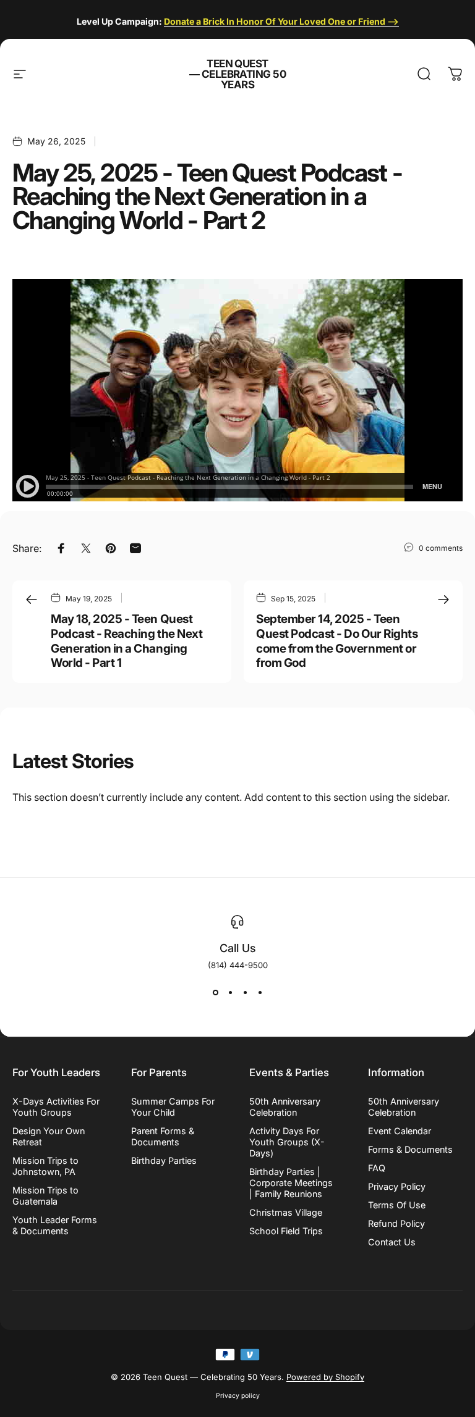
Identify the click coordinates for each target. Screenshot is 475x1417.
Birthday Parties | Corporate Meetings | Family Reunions (291, 1182)
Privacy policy (238, 1396)
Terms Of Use (397, 1205)
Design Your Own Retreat (48, 1136)
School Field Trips (286, 1231)
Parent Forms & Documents (162, 1136)
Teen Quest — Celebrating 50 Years (237, 74)
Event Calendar (399, 1131)
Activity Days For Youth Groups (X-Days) (287, 1142)
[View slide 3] (245, 992)
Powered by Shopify (325, 1377)
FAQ (376, 1168)
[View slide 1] (215, 992)
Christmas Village (285, 1212)
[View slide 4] (259, 992)
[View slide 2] (230, 992)
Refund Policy (396, 1223)
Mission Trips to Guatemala (45, 1195)
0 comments (441, 548)
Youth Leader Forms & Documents (54, 1225)
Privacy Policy (397, 1186)
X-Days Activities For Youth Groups (56, 1107)
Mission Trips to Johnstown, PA (45, 1166)
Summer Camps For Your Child (173, 1107)
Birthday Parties (164, 1160)
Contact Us (392, 1242)
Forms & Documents (410, 1149)
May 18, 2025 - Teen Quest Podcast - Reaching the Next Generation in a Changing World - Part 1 (126, 641)
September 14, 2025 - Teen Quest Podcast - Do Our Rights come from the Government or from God (336, 641)
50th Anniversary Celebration (284, 1107)
